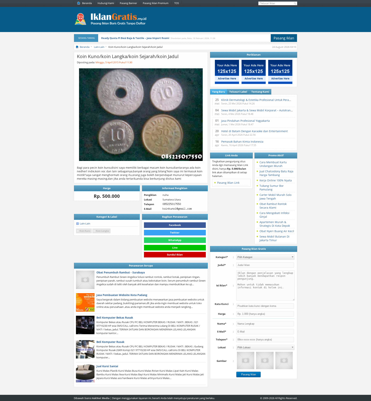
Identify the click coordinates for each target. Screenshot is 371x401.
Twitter (175, 232)
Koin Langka (102, 231)
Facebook (175, 225)
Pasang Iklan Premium (155, 3)
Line (175, 247)
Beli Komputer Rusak (110, 342)
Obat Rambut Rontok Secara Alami (273, 205)
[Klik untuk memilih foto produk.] (245, 360)
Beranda (87, 3)
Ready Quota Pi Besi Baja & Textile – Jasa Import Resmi (135, 38)
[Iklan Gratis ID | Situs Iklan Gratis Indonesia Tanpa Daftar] (110, 24)
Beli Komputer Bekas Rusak (114, 317)
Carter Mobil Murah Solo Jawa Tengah (275, 196)
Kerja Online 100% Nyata (276, 180)
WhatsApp (174, 240)
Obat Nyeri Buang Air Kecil (277, 231)
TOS (176, 3)
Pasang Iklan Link (228, 182)
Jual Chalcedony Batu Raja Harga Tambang (276, 173)
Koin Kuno (85, 231)
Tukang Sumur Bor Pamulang (272, 187)
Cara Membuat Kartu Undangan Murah (273, 164)
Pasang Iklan (284, 38)
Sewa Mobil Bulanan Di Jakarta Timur (274, 238)
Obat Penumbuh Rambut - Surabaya (120, 272)
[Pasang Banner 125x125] (227, 83)
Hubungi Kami (106, 3)
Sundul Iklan (175, 254)
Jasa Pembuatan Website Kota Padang (121, 295)
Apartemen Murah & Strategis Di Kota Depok (275, 224)
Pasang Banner (128, 3)
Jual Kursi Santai (107, 366)
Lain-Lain (85, 223)
